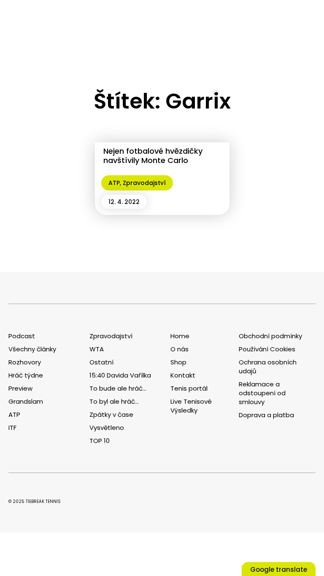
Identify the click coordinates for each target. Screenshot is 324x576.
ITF (12, 427)
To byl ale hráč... (114, 401)
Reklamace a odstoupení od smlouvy (262, 393)
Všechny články (32, 349)
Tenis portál (189, 388)
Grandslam (25, 401)
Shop (178, 362)
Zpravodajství (144, 183)
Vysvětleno (106, 427)
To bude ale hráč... (117, 388)
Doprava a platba (266, 414)
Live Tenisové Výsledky (191, 406)
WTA (96, 349)
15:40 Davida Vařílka (120, 375)
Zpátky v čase (111, 414)
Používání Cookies (267, 349)
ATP (114, 183)
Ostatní (101, 362)
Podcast (21, 335)
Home (179, 335)
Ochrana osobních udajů (268, 366)
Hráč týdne (25, 375)
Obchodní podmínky (270, 335)
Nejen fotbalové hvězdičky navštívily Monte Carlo (152, 156)
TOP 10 (99, 440)
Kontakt (182, 375)
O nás (179, 349)
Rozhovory (24, 362)
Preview (20, 388)
